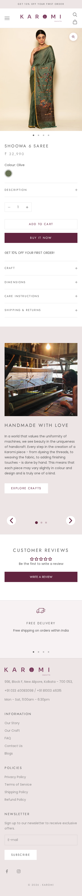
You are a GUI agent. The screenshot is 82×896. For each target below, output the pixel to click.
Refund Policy (15, 799)
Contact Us (14, 746)
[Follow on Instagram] (18, 871)
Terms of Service (18, 784)
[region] (41, 625)
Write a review (41, 577)
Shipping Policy (16, 792)
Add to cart (41, 224)
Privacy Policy (15, 777)
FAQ (8, 738)
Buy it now (41, 238)
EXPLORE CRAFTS (26, 488)
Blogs (9, 753)
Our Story (12, 723)
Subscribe (20, 855)
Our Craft (12, 730)
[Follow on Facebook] (7, 871)
